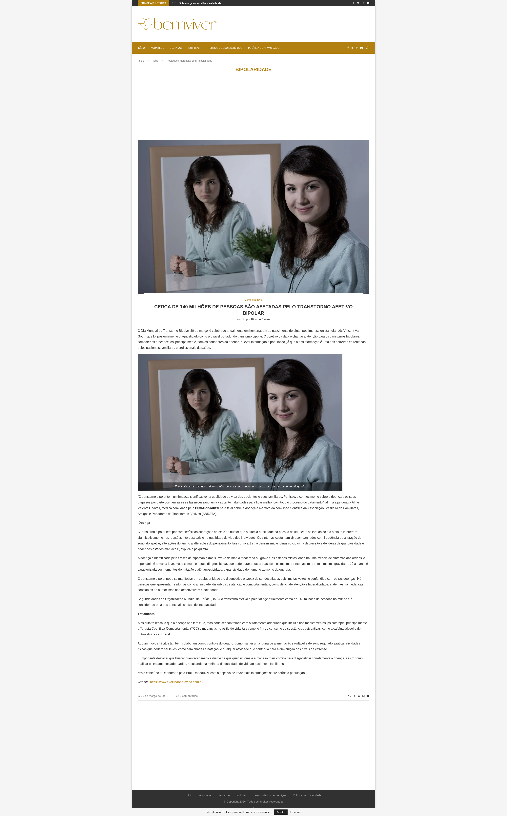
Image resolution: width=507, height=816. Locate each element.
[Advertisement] (297, 24)
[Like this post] (349, 696)
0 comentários (189, 695)
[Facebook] (353, 3)
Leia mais (296, 812)
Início (141, 47)
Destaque (176, 47)
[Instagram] (363, 3)
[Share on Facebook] (354, 696)
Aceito (281, 812)
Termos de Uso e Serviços (225, 47)
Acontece (157, 47)
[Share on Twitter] (358, 696)
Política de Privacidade (263, 47)
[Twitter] (358, 3)
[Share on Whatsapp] (363, 696)
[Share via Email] (368, 696)
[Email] (368, 3)
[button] (172, 3)
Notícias (194, 47)
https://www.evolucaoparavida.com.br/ (176, 682)
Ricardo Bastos (260, 319)
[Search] (367, 48)
